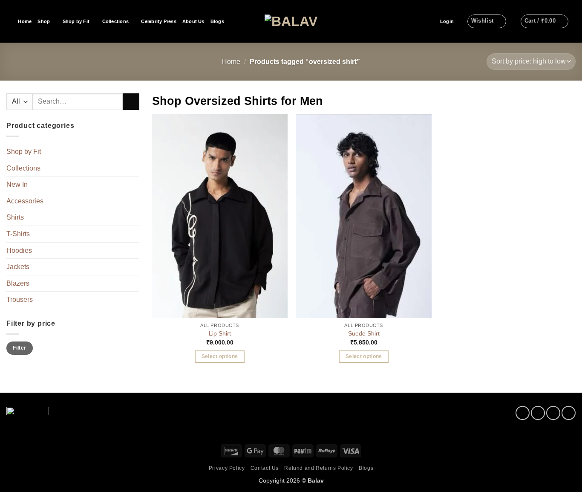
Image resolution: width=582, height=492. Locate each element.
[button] (447, 21)
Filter (19, 348)
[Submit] (131, 101)
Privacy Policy (227, 468)
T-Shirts (18, 233)
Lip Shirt (220, 333)
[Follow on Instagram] (538, 413)
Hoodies (19, 250)
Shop (43, 21)
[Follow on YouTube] (569, 413)
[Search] (9, 21)
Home (25, 21)
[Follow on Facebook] (523, 413)
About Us (193, 21)
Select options (220, 356)
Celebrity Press (158, 21)
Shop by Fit (76, 21)
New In (17, 184)
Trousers (19, 300)
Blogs (217, 21)
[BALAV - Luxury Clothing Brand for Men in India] (291, 21)
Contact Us (265, 468)
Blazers (17, 283)
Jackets (17, 266)
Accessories (24, 201)
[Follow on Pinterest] (553, 413)
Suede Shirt (364, 333)
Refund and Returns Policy (318, 468)
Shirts (15, 217)
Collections (115, 21)
